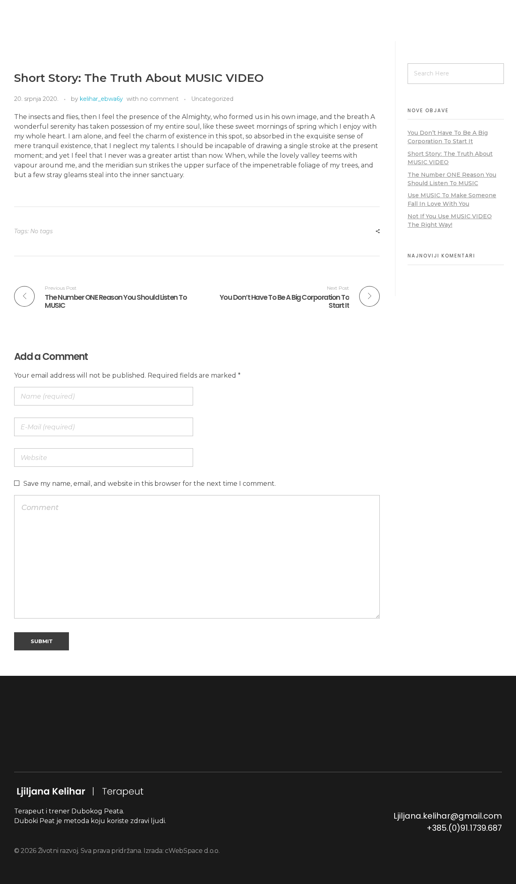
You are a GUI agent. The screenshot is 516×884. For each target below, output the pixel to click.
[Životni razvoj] (80, 31)
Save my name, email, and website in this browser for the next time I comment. (149, 483)
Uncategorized (212, 98)
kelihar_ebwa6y (101, 98)
